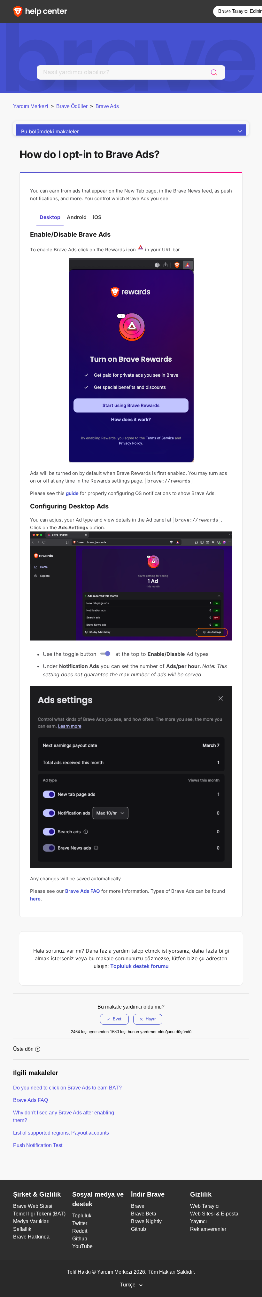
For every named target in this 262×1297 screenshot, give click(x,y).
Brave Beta (143, 1213)
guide (72, 493)
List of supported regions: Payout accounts (61, 1133)
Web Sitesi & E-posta (214, 1213)
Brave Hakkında (31, 1236)
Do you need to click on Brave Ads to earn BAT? (67, 1087)
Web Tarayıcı (205, 1206)
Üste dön (23, 1049)
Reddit (79, 1231)
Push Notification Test (37, 1145)
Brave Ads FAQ (82, 891)
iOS (97, 217)
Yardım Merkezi (30, 106)
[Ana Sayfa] (42, 11)
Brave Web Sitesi (32, 1206)
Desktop (50, 217)
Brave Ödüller (72, 106)
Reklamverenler (208, 1229)
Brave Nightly (146, 1221)
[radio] (114, 1019)
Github (79, 1238)
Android (77, 217)
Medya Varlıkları (31, 1221)
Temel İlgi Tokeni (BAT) (39, 1213)
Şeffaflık (22, 1229)
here (35, 899)
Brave (137, 1206)
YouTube (82, 1246)
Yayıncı (198, 1221)
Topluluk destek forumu (139, 966)
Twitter (79, 1223)
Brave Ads (107, 106)
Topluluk (81, 1215)
